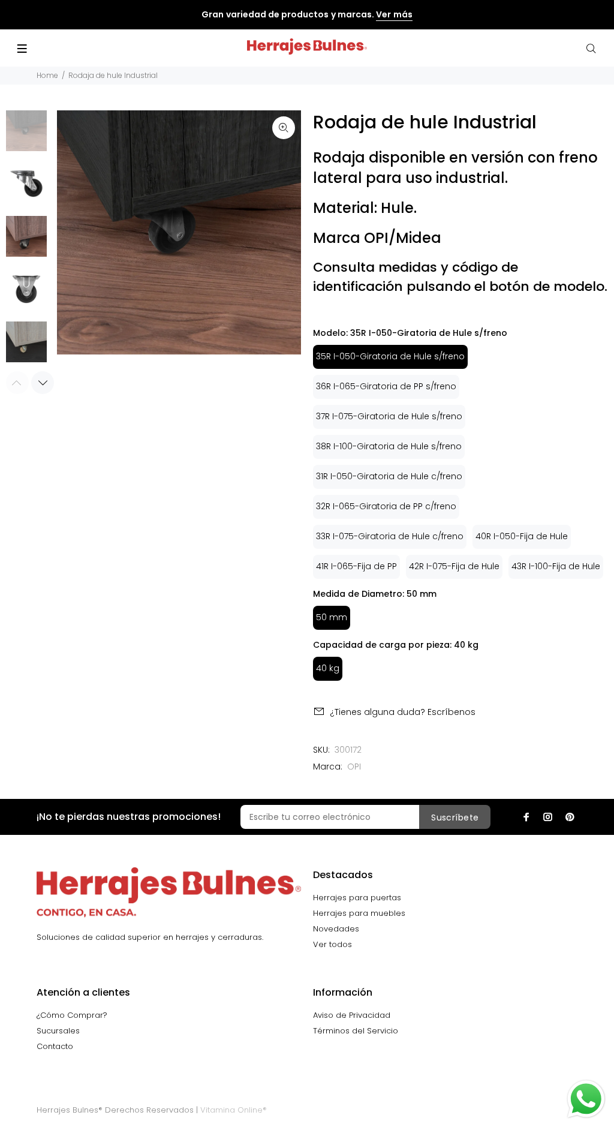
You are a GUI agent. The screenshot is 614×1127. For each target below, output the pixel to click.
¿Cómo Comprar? (72, 1015)
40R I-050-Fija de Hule (521, 536)
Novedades (336, 928)
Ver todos (332, 944)
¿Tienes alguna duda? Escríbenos (402, 712)
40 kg (327, 668)
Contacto (55, 1046)
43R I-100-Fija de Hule (555, 566)
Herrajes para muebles (359, 913)
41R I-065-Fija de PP (356, 566)
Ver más (394, 14)
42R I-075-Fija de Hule (454, 566)
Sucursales (58, 1030)
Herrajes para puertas (357, 897)
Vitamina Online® (233, 1110)
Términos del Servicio (355, 1030)
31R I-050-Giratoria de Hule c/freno (389, 476)
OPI (354, 767)
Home (47, 75)
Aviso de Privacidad (351, 1015)
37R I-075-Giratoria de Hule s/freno (389, 416)
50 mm (331, 617)
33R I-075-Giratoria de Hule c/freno (389, 536)
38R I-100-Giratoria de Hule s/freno (389, 446)
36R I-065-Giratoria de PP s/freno (386, 386)
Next (42, 382)
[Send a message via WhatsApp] (586, 1099)
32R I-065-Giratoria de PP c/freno (386, 506)
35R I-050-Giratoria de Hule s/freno (390, 356)
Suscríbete (454, 818)
